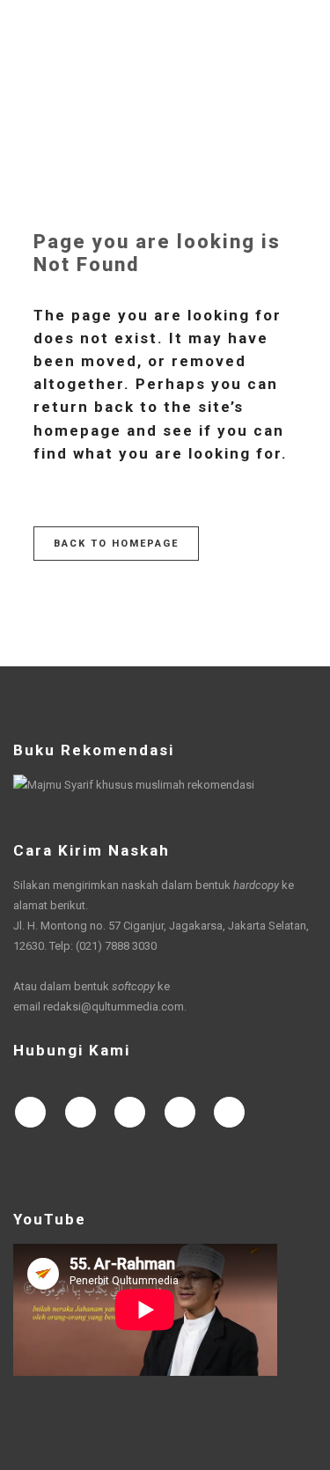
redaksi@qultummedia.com (113, 1006)
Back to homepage (116, 543)
